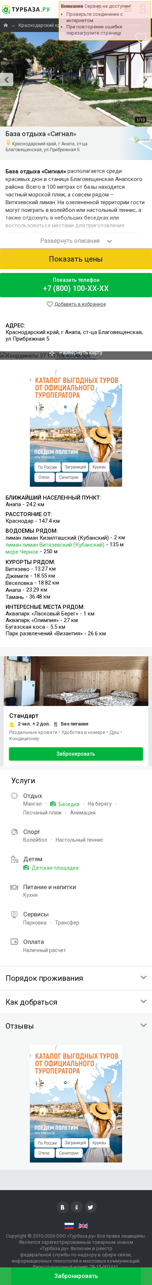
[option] (76, 79)
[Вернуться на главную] (26, 9)
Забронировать (75, 754)
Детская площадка (55, 868)
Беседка (68, 804)
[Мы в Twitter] (91, 1207)
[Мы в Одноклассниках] (77, 1207)
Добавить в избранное (80, 304)
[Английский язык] (83, 1225)
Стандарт (24, 715)
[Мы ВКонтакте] (63, 1207)
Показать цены (76, 259)
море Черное (22, 552)
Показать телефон (76, 285)
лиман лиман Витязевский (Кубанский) (55, 545)
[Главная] (6, 25)
